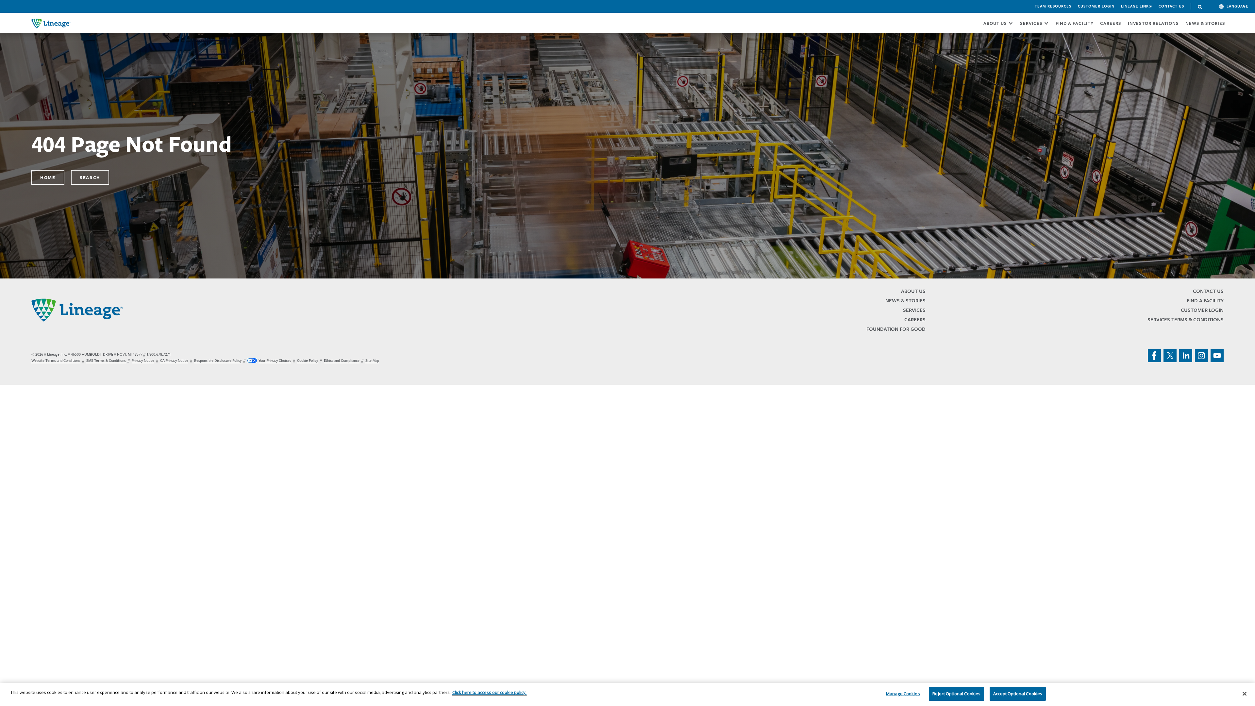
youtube (1217, 355)
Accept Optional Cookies (1017, 694)
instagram (1201, 355)
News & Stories (1205, 23)
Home (48, 177)
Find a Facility (1205, 300)
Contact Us (1171, 6)
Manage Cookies (903, 694)
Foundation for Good (896, 329)
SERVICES (1031, 23)
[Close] (1244, 693)
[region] (627, 694)
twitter (1170, 355)
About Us (913, 291)
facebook (1154, 355)
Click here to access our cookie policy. (489, 692)
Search (1200, 7)
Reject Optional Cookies (956, 694)
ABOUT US (995, 23)
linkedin (1185, 355)
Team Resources (1053, 6)
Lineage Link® (1136, 6)
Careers (915, 319)
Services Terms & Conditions (1185, 319)
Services (914, 310)
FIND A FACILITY (1075, 23)
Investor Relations (1153, 23)
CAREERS (1110, 23)
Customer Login (1096, 6)
